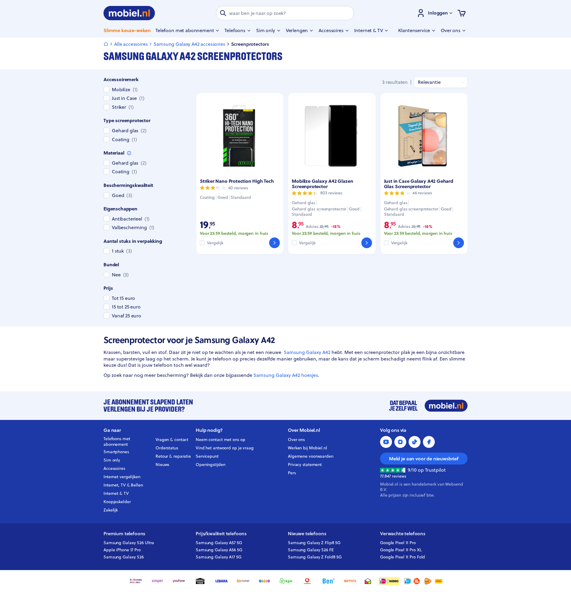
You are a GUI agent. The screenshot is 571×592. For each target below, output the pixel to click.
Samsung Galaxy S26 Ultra (128, 543)
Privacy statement (305, 464)
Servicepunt (207, 456)
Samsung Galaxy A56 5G (219, 550)
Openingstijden (210, 464)
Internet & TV (116, 493)
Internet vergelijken (121, 477)
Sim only (111, 460)
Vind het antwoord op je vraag (225, 448)
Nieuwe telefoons (307, 533)
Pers (292, 473)
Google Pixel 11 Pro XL (401, 550)
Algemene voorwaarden (310, 456)
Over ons (296, 440)
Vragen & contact (172, 440)
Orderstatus (167, 448)
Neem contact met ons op (220, 440)
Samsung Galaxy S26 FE (311, 550)
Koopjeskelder (117, 502)
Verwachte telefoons (402, 533)
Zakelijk (110, 510)
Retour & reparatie (173, 456)
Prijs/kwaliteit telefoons (221, 533)
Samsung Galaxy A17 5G (218, 557)
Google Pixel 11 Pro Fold (402, 557)
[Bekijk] (274, 242)
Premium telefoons (124, 533)
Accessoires (114, 468)
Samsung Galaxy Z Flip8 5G (314, 543)
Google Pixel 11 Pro (398, 543)
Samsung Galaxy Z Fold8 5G (315, 557)
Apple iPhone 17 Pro (122, 550)
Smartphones (116, 452)
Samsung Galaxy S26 (123, 557)
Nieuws (162, 464)
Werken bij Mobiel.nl (307, 448)
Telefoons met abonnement (116, 441)
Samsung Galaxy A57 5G (219, 543)
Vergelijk (215, 243)
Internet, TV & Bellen (123, 485)
